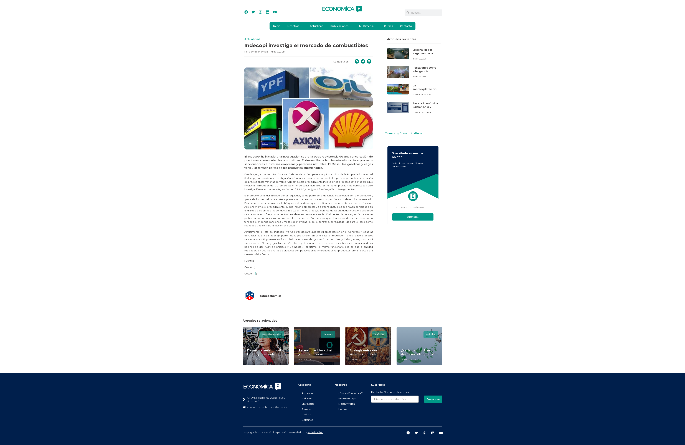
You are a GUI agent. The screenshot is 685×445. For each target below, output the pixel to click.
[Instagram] (260, 12)
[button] (357, 61)
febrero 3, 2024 (408, 359)
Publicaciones (339, 26)
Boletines (307, 419)
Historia (342, 409)
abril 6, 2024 (304, 359)
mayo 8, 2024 (254, 359)
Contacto (406, 26)
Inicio (276, 26)
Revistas (306, 409)
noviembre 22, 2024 (422, 112)
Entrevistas (308, 403)
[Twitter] (253, 12)
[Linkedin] (267, 12)
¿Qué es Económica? (350, 393)
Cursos (388, 26)
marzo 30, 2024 (358, 359)
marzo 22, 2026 (419, 59)
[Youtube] (274, 12)
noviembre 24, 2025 (422, 94)
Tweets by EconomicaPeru (403, 133)
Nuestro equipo (347, 398)
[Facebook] (246, 12)
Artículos (307, 398)
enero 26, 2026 (419, 76)
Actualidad (316, 26)
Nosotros (293, 26)
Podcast (306, 414)
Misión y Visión (346, 403)
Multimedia (366, 26)
